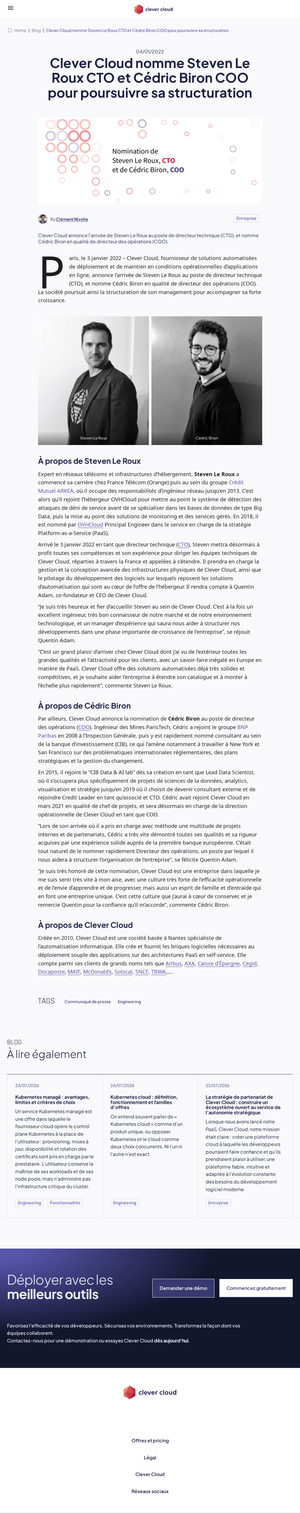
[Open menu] (10, 8)
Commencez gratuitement (256, 1288)
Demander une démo (183, 1288)
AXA (190, 963)
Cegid (250, 963)
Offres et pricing (150, 1440)
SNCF (141, 971)
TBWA (158, 971)
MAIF (74, 971)
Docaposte (51, 971)
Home (20, 30)
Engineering (129, 1001)
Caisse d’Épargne (219, 963)
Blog (36, 30)
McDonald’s (97, 971)
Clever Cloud (150, 1474)
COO (84, 727)
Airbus (174, 963)
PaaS (211, 1129)
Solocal (123, 971)
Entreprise (246, 218)
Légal (150, 1457)
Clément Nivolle (72, 219)
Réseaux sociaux (150, 1491)
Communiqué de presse (87, 1001)
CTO (183, 544)
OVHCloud (90, 524)
